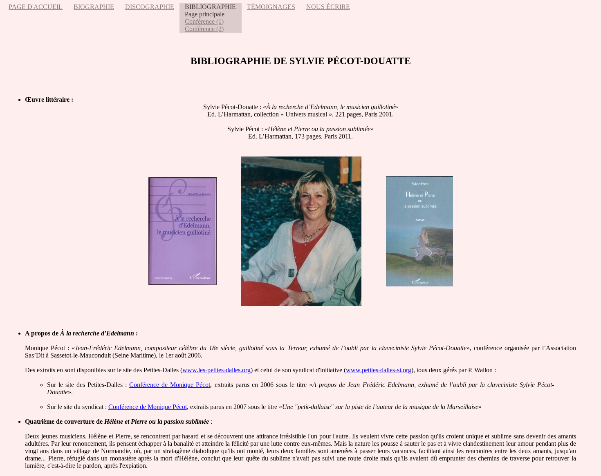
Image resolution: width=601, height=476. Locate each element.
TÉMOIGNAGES (271, 6)
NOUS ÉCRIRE (328, 6)
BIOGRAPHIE (94, 6)
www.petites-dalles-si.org (378, 369)
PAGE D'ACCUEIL (36, 6)
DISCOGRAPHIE (149, 6)
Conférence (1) (204, 21)
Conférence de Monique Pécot (169, 384)
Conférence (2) (204, 28)
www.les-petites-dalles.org (216, 369)
